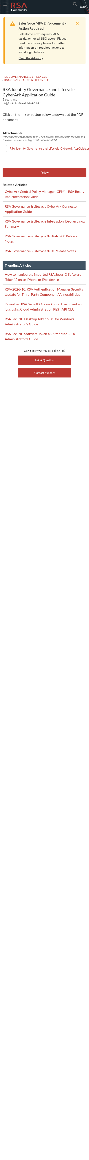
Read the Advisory (31, 58)
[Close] (76, 23)
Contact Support (44, 372)
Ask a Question (44, 360)
